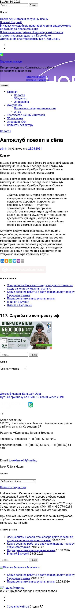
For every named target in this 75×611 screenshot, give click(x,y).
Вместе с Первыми (19, 305)
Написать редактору (20, 125)
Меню (4, 85)
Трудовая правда (11, 61)
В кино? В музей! (11, 22)
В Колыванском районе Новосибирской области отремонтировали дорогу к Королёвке (31, 34)
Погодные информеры (37, 80)
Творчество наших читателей (26, 115)
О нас (17, 111)
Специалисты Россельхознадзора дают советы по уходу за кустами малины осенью (40, 287)
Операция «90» (16, 121)
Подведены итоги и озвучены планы (24, 19)
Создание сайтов (18, 606)
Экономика (21, 101)
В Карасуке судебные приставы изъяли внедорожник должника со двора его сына (35, 27)
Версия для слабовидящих (26, 269)
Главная (12, 91)
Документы (14, 105)
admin (3, 148)
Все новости (33, 567)
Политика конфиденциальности (35, 108)
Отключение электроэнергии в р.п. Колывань (30, 39)
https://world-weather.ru (37, 77)
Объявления (15, 118)
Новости (19, 95)
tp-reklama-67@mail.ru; (23, 460)
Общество (20, 98)
